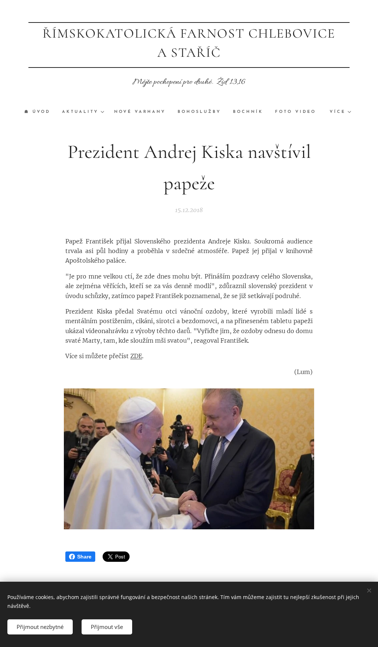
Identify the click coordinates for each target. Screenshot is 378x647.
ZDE (136, 356)
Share (84, 557)
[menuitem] (40, 112)
